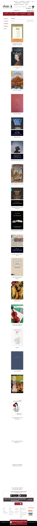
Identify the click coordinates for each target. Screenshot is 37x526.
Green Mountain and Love (17, 160)
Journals (4, 508)
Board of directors (11, 512)
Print (30, 6)
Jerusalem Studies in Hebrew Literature (17, 44)
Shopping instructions (23, 508)
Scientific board (11, 511)
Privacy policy (16, 509)
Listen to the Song (17, 90)
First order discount (22, 509)
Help (33, 1)
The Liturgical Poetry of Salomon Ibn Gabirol (17, 488)
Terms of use (17, 511)
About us (16, 1)
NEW (11, 13)
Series (4, 509)
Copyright (16, 508)
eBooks (16, 13)
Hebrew (26, 4)
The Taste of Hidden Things (17, 67)
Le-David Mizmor (17, 371)
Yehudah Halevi (17, 113)
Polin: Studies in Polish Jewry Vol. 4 (17, 442)
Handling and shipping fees (23, 512)
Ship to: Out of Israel (19, 4)
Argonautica (17, 300)
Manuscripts (18, 2)
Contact (28, 1)
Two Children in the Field (17, 184)
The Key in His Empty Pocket (17, 278)
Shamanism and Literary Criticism (17, 208)
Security (21, 517)
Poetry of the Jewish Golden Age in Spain (17, 465)
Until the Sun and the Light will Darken (17, 325)
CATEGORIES (22, 13)
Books (6, 13)
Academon (22, 1)
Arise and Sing (17, 137)
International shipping (23, 514)
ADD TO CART (17, 40)
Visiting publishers (5, 512)
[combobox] (21, 7)
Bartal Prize (26, 2)
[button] (27, 21)
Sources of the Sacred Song (17, 254)
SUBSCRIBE (30, 499)
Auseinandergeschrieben (17, 230)
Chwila (17, 347)
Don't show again (13, 524)
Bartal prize (16, 512)
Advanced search (16, 10)
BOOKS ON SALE (29, 14)
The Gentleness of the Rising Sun (17, 418)
